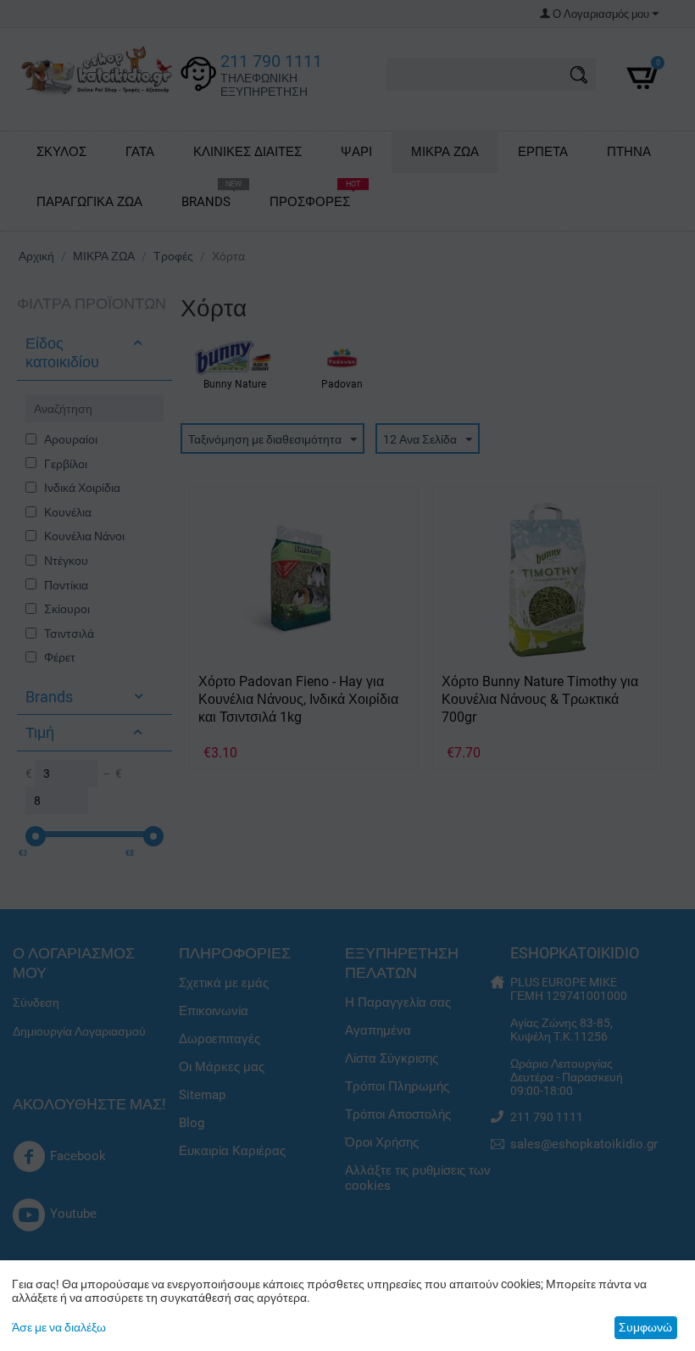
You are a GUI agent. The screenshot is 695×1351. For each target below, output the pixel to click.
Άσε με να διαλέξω (59, 1327)
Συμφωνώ (645, 1327)
